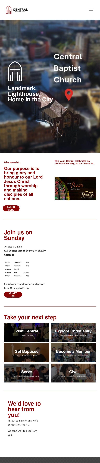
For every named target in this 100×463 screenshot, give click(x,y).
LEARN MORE (11, 208)
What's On (13, 295)
